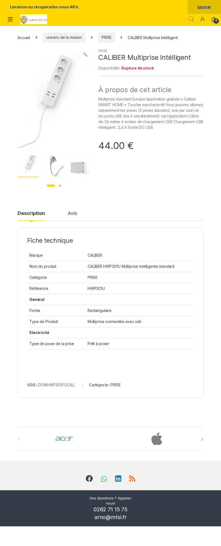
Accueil (24, 37)
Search (191, 19)
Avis (72, 213)
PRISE (107, 37)
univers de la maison (64, 37)
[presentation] (202, 439)
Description (31, 213)
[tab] (31, 216)
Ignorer (204, 7)
